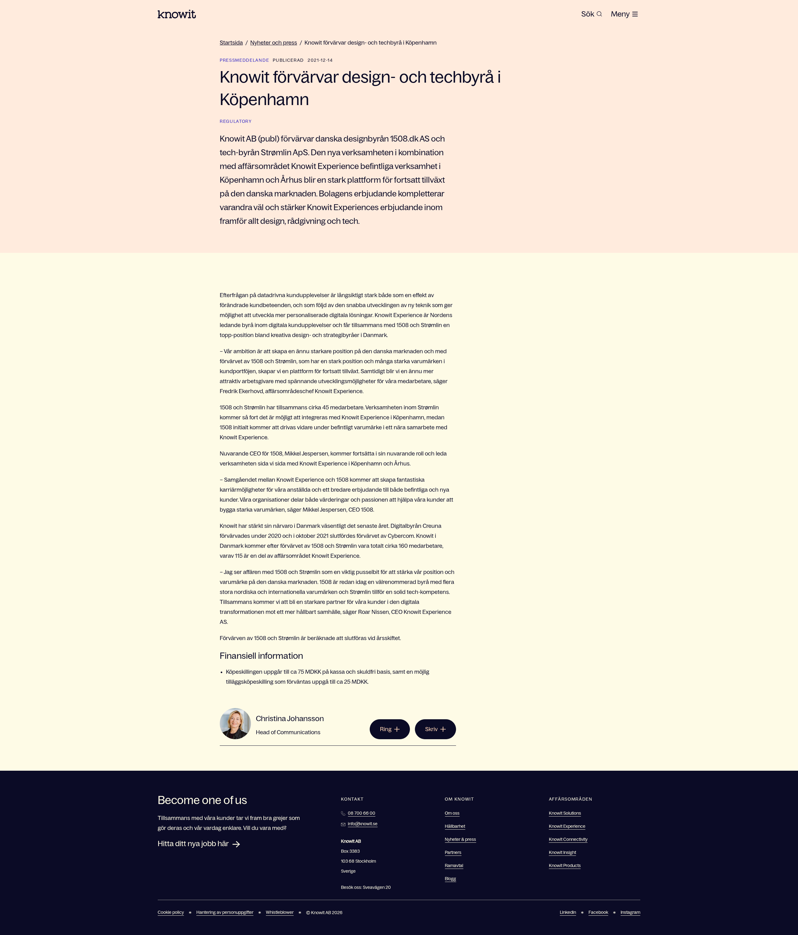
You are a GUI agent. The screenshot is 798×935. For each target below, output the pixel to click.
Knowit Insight (562, 852)
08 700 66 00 (361, 813)
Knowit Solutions (565, 813)
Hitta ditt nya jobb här (193, 843)
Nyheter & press (460, 839)
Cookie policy (171, 912)
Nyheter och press (273, 43)
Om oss (452, 813)
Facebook (598, 912)
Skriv (431, 729)
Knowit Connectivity (568, 839)
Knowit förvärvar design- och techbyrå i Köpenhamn (371, 43)
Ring (386, 729)
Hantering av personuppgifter (224, 912)
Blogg (450, 878)
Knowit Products (565, 865)
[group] (591, 14)
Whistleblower (280, 912)
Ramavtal (454, 865)
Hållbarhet (455, 826)
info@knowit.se (362, 823)
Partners (453, 852)
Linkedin (568, 912)
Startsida (231, 43)
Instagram (630, 912)
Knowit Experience (567, 826)
